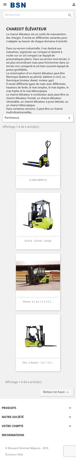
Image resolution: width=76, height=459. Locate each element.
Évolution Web (14, 454)
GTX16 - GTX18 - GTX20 (38, 240)
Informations (13, 435)
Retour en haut (56, 392)
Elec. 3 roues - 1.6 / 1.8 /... (38, 362)
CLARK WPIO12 (38, 180)
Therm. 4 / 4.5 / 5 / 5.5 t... (38, 301)
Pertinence (38, 118)
